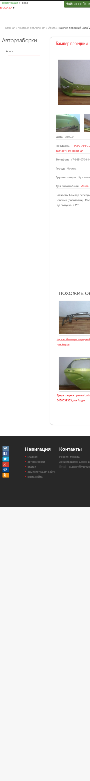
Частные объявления (31, 28)
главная (33, 456)
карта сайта (35, 477)
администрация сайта (41, 472)
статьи (32, 466)
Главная (10, 28)
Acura (52, 28)
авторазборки (36, 461)
